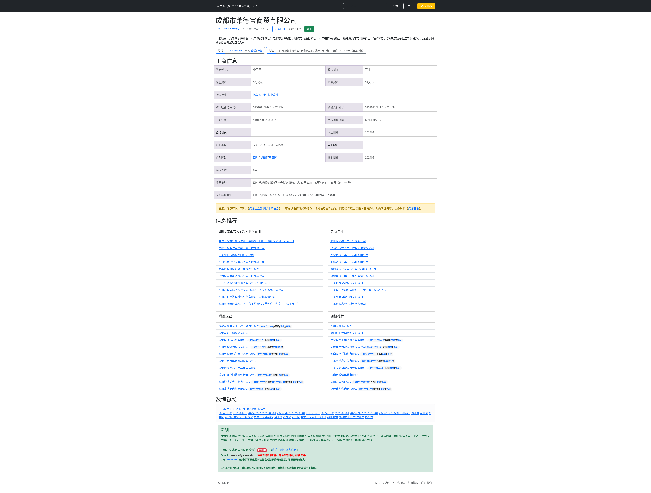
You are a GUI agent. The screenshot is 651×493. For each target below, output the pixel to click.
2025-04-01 (284, 413)
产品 (255, 6)
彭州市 (343, 417)
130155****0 (368, 354)
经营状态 (333, 70)
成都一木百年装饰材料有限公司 (238, 361)
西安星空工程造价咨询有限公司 (349, 340)
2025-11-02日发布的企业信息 (248, 409)
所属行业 (221, 95)
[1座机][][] (245, 50)
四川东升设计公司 (341, 326)
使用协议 (413, 483)
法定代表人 (222, 70)
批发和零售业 (261, 95)
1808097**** (258, 382)
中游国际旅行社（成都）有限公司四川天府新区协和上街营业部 (256, 241)
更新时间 (280, 29)
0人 (255, 170)
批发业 (274, 95)
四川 (256, 157)
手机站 (401, 483)
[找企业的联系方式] (238, 6)
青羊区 (424, 413)
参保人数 (221, 170)
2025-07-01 (327, 413)
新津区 (296, 417)
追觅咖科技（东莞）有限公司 (348, 241)
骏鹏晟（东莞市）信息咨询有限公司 (352, 276)
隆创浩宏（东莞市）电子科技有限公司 (353, 269)
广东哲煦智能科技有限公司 (346, 283)
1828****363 (258, 347)
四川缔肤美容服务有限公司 (235, 382)
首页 (377, 483)
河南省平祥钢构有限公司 (345, 354)
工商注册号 (222, 120)
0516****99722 (361, 382)
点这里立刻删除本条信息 (264, 208)
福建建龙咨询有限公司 (344, 389)
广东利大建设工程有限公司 (346, 297)
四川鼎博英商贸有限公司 (233, 389)
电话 (220, 50)
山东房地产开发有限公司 (345, 361)
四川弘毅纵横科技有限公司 (235, 347)
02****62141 (278, 382)
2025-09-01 (357, 413)
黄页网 (221, 6)
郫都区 (287, 417)
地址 (271, 50)
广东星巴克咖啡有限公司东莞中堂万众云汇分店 (358, 290)
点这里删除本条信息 (284, 450)
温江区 (278, 417)
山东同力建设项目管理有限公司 (349, 368)
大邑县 (313, 417)
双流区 (273, 157)
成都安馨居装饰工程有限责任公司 (239, 326)
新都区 (269, 417)
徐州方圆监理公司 (341, 382)
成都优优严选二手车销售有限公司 (239, 368)
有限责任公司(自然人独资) (269, 145)
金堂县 (305, 417)
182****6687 (264, 375)
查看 (253, 50)
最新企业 (388, 483)
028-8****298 (374, 347)
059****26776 (366, 389)
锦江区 (415, 413)
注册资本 (221, 82)
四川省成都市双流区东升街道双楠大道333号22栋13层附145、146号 (294, 195)
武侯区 (229, 417)
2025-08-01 (342, 413)
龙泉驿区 (247, 417)
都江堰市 (332, 417)
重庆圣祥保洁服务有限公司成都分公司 (242, 248)
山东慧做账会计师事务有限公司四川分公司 (244, 283)
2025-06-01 (313, 413)
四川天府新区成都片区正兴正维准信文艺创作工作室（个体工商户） (259, 304)
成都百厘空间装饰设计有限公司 (238, 375)
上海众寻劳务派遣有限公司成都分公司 (242, 276)
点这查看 (413, 208)
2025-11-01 (386, 413)
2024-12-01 (225, 413)
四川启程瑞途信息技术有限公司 (238, 354)
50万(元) (258, 82)
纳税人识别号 (336, 107)
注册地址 (221, 182)
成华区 (237, 417)
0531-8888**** (369, 361)
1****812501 (264, 354)
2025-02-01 (255, 413)
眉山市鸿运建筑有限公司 (345, 375)
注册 (409, 6)
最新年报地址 (224, 195)
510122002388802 (264, 120)
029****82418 (377, 340)
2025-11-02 (295, 29)
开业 (309, 29)
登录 (396, 6)
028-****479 (267, 326)
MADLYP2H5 (373, 120)
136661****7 (256, 340)
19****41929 (256, 389)
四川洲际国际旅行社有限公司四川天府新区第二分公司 (251, 290)
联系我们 (426, 483)
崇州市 (360, 417)
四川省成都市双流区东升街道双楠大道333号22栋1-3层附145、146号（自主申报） (321, 50)
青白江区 (259, 417)
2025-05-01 (298, 413)
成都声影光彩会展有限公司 (235, 333)
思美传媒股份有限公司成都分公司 (239, 269)
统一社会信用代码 (229, 29)
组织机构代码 (336, 120)
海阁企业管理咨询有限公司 (346, 333)
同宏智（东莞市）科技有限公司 (349, 255)
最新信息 (224, 409)
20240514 (371, 132)
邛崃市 (351, 417)
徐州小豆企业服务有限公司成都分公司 (242, 262)
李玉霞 (257, 70)
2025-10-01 (371, 413)
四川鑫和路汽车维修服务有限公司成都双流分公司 (248, 297)
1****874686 (376, 368)
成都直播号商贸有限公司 (233, 340)
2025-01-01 (240, 413)
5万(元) (369, 82)
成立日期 (333, 132)
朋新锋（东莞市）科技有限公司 (349, 262)
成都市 (264, 157)
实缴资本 (333, 82)
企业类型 (221, 145)
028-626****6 (235, 50)
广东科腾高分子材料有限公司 (348, 304)
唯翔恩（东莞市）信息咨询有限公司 (352, 248)
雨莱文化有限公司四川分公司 (236, 255)
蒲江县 (322, 417)
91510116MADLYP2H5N (256, 29)
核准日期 (333, 157)
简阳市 (369, 417)
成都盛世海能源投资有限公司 (348, 347)
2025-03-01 (269, 413)
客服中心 (426, 6)
